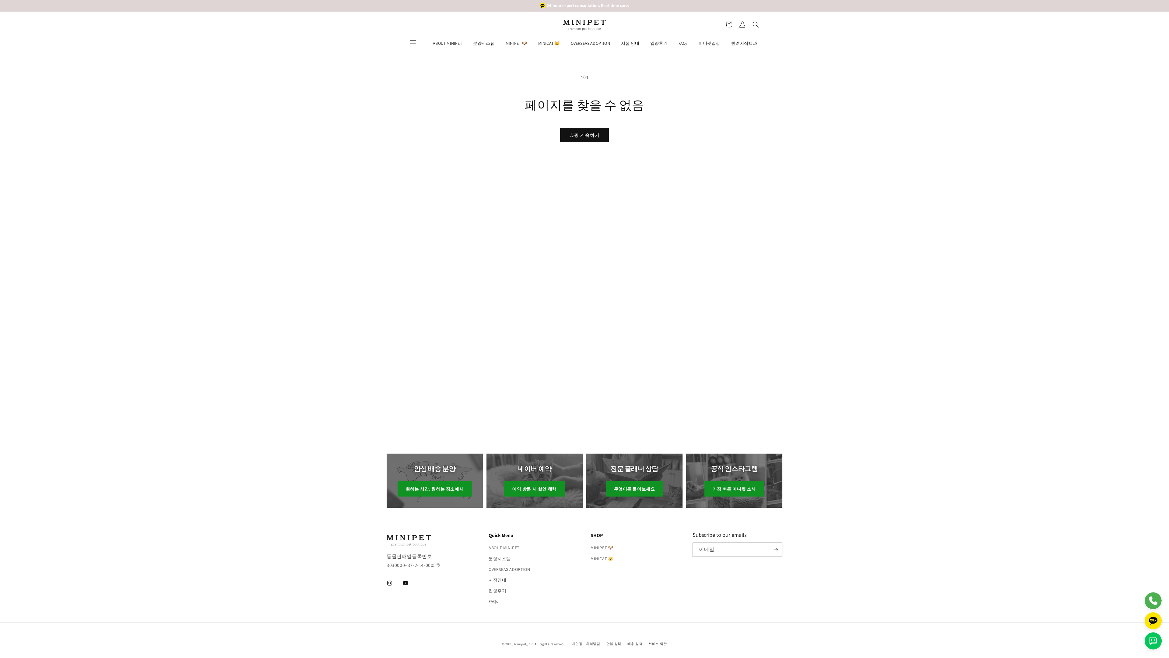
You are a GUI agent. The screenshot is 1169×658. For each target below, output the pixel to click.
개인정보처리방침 (586, 644)
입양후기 (659, 43)
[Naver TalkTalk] (1153, 640)
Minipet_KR (523, 644)
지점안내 (497, 580)
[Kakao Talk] (1153, 620)
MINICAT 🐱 (549, 43)
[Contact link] (1153, 600)
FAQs (683, 43)
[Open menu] (413, 43)
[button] (729, 24)
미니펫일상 (709, 43)
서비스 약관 (657, 644)
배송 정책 (635, 644)
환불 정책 (614, 644)
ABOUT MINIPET (447, 43)
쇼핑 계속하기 (584, 135)
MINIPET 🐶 (516, 43)
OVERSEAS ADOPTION (590, 43)
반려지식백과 (744, 43)
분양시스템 (484, 43)
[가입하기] (775, 550)
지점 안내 (630, 43)
